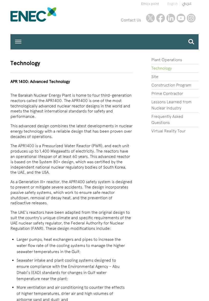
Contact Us (131, 20)
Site (154, 76)
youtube (181, 18)
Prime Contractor (167, 93)
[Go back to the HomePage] (45, 14)
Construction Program (171, 85)
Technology (161, 68)
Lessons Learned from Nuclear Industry (171, 104)
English (172, 4)
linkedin (170, 18)
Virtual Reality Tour (168, 131)
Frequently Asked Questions (167, 119)
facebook (160, 18)
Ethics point (150, 4)
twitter (150, 18)
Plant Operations (166, 59)
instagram (191, 18)
